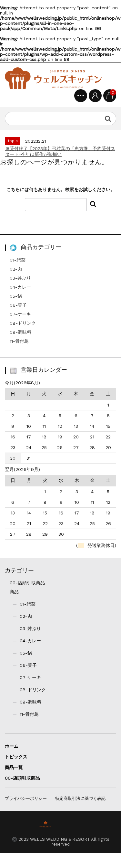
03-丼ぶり (20, 278)
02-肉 (16, 269)
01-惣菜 (17, 260)
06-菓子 (18, 305)
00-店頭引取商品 (27, 582)
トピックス (16, 756)
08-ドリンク (23, 323)
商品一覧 (14, 767)
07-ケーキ (20, 314)
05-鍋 (16, 296)
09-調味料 (20, 332)
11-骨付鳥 (19, 341)
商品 (14, 591)
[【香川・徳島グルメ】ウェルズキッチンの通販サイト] (53, 78)
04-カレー (20, 287)
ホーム (11, 746)
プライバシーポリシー (26, 798)
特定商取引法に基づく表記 (80, 798)
